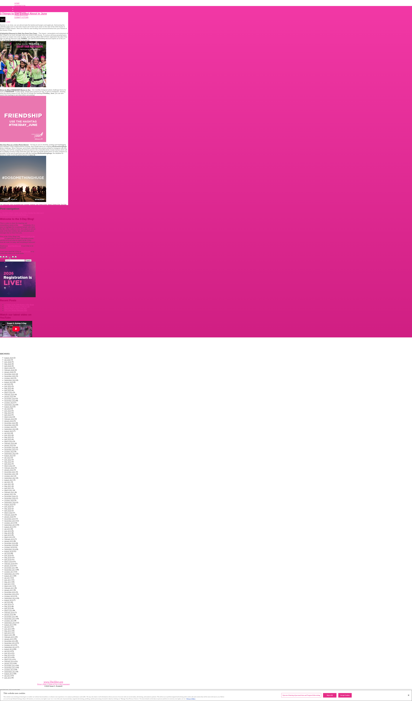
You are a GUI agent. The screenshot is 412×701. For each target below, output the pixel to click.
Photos (17, 10)
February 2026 (9, 370)
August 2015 (8, 625)
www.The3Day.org (53, 681)
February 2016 (9, 612)
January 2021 (8, 494)
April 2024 (7, 415)
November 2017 (10, 570)
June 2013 (7, 678)
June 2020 (7, 506)
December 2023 (9, 423)
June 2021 (7, 484)
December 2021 (9, 472)
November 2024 (10, 401)
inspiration (26, 204)
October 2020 (9, 500)
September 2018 (10, 549)
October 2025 (9, 378)
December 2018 (9, 543)
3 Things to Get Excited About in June (23, 13)
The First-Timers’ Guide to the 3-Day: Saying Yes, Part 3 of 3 (22, 213)
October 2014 (9, 645)
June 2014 (7, 653)
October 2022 (9, 451)
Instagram (32, 204)
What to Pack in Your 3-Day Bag (15, 308)
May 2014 (7, 655)
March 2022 (8, 466)
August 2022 (8, 456)
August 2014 (8, 649)
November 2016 (10, 594)
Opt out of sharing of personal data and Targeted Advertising (301, 695)
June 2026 (7, 362)
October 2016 (9, 596)
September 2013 (10, 672)
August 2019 (8, 527)
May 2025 (7, 388)
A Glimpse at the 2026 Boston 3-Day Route (19, 305)
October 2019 (9, 523)
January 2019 (8, 541)
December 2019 (9, 519)
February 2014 (9, 661)
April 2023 (7, 439)
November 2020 (10, 498)
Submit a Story (21, 17)
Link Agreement (64, 684)
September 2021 (10, 478)
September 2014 (10, 647)
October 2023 (9, 427)
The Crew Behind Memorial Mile (15, 310)
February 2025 (9, 394)
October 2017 (9, 572)
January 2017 (8, 590)
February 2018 (9, 564)
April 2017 (7, 584)
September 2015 (10, 623)
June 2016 (7, 604)
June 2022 (7, 460)
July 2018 (7, 553)
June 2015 (7, 629)
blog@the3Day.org (14, 246)
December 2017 (9, 568)
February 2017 (9, 588)
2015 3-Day (6, 204)
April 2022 (7, 464)
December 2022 (9, 447)
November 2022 (10, 449)
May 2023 (7, 437)
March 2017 (8, 586)
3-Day (11, 204)
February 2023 (9, 443)
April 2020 (7, 511)
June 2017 (7, 580)
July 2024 (7, 409)
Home (17, 3)
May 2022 (7, 462)
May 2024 (7, 413)
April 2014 (7, 657)
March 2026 (8, 368)
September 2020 (10, 502)
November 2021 (10, 474)
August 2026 (8, 358)
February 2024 (9, 419)
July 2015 (7, 627)
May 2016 (7, 606)
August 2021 (8, 480)
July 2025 (7, 384)
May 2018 (7, 557)
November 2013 (10, 667)
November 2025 (10, 376)
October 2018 (9, 547)
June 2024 (7, 411)
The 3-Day (63, 204)
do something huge (18, 204)
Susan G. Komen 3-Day (54, 204)
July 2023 (7, 433)
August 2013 (8, 674)
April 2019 (7, 535)
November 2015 (10, 619)
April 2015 (7, 633)
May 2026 (7, 364)
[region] (206, 695)
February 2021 (9, 492)
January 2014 (8, 663)
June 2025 (7, 386)
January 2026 (8, 372)
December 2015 (9, 617)
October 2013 (9, 670)
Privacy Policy (42, 684)
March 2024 (8, 417)
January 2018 (8, 566)
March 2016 (8, 610)
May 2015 (7, 631)
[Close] (408, 695)
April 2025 (7, 390)
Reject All (330, 695)
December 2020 (9, 496)
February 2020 (9, 515)
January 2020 (8, 517)
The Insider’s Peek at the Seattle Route (14, 215)
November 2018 (10, 545)
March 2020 (8, 513)
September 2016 (10, 598)
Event (17, 8)
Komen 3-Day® (43, 204)
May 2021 (7, 486)
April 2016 (7, 608)
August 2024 (8, 407)
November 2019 (10, 521)
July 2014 (7, 651)
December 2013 (9, 665)
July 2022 (7, 458)
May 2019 (7, 533)
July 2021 (7, 482)
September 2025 (10, 380)
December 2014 (9, 641)
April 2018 (7, 559)
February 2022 (9, 468)
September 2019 (10, 525)
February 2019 (9, 539)
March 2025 (8, 392)
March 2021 (8, 490)
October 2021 (9, 476)
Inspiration (19, 6)
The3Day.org (25, 251)
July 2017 (7, 578)
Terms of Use (52, 684)
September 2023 (10, 429)
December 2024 (9, 398)
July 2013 (7, 676)
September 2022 (10, 453)
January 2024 (8, 421)
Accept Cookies (345, 695)
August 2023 (8, 431)
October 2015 (9, 621)
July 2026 (7, 360)
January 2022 (8, 470)
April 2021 (7, 488)
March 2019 (8, 537)
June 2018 (7, 555)
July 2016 (7, 602)
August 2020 (8, 504)
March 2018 (8, 561)
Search (2, 260)
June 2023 (7, 435)
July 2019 (7, 529)
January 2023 (8, 445)
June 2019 (7, 531)
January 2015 (8, 639)
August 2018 (8, 551)
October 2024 (9, 403)
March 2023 (8, 441)
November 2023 (10, 425)
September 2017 (10, 574)
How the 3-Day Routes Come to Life (17, 306)
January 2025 (8, 396)
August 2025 (8, 382)
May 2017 (7, 582)
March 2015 (8, 635)
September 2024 (10, 405)
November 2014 (10, 643)
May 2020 (7, 509)
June (37, 204)
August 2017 (8, 576)
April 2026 (7, 366)
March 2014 (8, 659)
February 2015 (9, 637)
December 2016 (9, 592)
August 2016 (8, 600)
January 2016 (8, 614)
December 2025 (9, 374)
